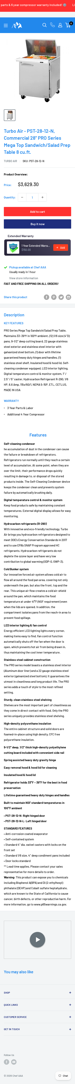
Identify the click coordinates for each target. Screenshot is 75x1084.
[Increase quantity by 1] (42, 197)
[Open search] (44, 25)
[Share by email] (68, 297)
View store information (23, 278)
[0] (68, 25)
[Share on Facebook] (46, 297)
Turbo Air (10, 161)
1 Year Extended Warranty (36, 245)
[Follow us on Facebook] (6, 1062)
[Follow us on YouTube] (14, 1062)
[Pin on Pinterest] (54, 297)
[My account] (60, 25)
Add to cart (37, 211)
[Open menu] (6, 25)
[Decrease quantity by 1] (22, 197)
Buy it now (38, 224)
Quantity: (10, 197)
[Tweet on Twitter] (61, 297)
